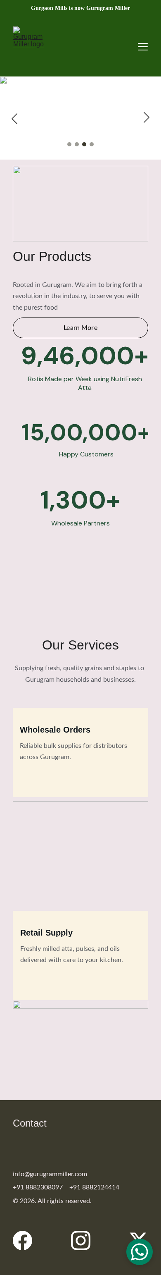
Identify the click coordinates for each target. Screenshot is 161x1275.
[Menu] (143, 46)
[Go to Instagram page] (85, 1240)
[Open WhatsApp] (139, 1252)
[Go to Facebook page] (26, 1240)
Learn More (80, 328)
